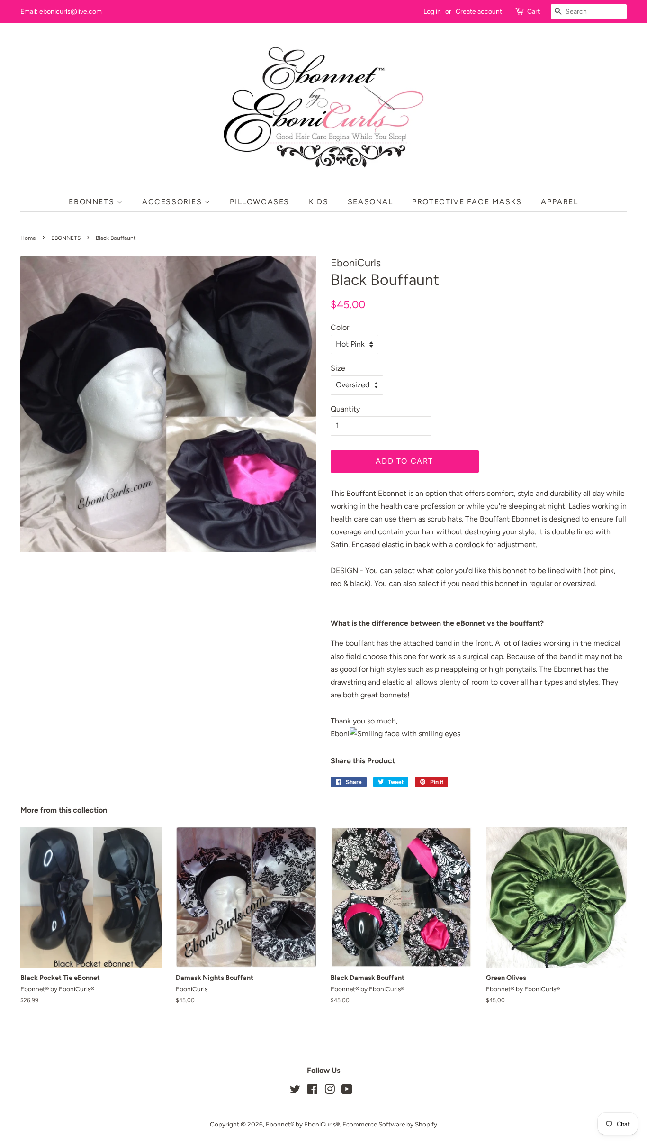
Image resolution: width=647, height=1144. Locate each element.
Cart (533, 12)
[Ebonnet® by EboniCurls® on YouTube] (346, 1091)
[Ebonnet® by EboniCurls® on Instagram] (329, 1091)
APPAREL (559, 201)
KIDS (318, 201)
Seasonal (370, 201)
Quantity (345, 408)
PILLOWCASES (259, 201)
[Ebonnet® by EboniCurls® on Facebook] (312, 1091)
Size (338, 368)
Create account (479, 12)
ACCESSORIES (173, 201)
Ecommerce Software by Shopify (389, 1124)
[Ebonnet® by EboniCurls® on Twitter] (295, 1091)
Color (340, 327)
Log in (432, 12)
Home (28, 238)
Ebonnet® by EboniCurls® (303, 1124)
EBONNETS (93, 201)
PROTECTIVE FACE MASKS (467, 201)
